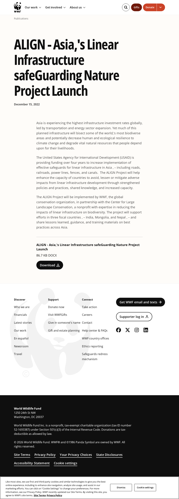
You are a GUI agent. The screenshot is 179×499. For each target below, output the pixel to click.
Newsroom (21, 346)
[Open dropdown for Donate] (161, 7)
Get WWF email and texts (138, 302)
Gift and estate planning (64, 330)
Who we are (22, 307)
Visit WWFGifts (57, 315)
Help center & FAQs (95, 330)
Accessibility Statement (32, 463)
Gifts (136, 7)
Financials (20, 315)
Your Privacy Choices (76, 455)
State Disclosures (109, 455)
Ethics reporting (92, 346)
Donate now (56, 307)
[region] (89, 488)
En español (21, 338)
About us (76, 7)
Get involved (53, 7)
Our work (31, 7)
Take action (89, 307)
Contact (87, 323)
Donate (150, 7)
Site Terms (22, 455)
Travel (18, 354)
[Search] (126, 7)
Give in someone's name (64, 323)
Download (47, 265)
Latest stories (23, 323)
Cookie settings (65, 463)
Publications (21, 18)
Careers (87, 315)
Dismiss (121, 487)
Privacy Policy (45, 455)
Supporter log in (132, 317)
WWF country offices (95, 338)
